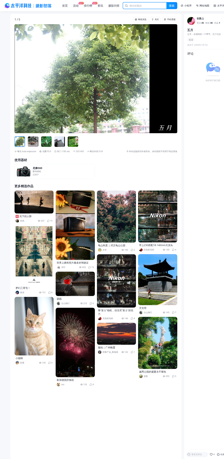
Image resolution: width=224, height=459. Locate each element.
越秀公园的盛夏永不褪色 (152, 371)
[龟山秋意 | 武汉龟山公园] (116, 217)
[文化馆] (157, 279)
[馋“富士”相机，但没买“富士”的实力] (116, 281)
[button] (31, 78)
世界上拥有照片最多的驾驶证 (73, 262)
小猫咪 (19, 358)
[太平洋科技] (18, 5)
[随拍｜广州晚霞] (116, 334)
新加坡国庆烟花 (65, 380)
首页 (65, 6)
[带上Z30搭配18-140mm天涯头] (157, 216)
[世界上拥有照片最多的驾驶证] (75, 225)
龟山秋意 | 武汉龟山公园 (111, 245)
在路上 (200, 18)
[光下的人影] (34, 202)
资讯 (100, 6)
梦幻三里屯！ (23, 288)
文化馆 (142, 308)
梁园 (59, 298)
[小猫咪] (34, 326)
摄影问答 (114, 6)
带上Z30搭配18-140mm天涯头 (156, 245)
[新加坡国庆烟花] (75, 342)
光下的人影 (25, 216)
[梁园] (75, 284)
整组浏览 (142, 19)
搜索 (171, 6)
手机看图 (171, 19)
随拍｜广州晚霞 (106, 347)
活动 (76, 6)
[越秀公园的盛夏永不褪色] (157, 343)
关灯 (157, 19)
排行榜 (88, 6)
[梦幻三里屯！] (34, 255)
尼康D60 (37, 168)
